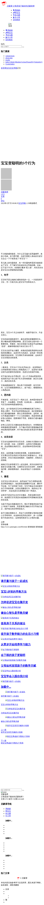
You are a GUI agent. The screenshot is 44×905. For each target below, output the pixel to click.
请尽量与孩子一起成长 (14, 580)
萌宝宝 (7, 68)
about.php (9, 58)
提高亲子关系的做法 (13, 623)
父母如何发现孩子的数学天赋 (18, 665)
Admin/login (9, 56)
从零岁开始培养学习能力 (16, 644)
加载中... (6, 686)
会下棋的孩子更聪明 (13, 655)
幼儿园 (8, 813)
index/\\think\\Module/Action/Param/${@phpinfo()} (24, 62)
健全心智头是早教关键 (14, 612)
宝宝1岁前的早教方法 (14, 591)
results (7, 60)
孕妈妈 (8, 809)
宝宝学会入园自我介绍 (14, 676)
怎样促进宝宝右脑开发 (14, 602)
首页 (3, 68)
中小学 (8, 816)
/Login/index (10, 64)
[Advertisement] (22, 91)
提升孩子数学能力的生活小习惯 (20, 633)
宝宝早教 (13, 68)
